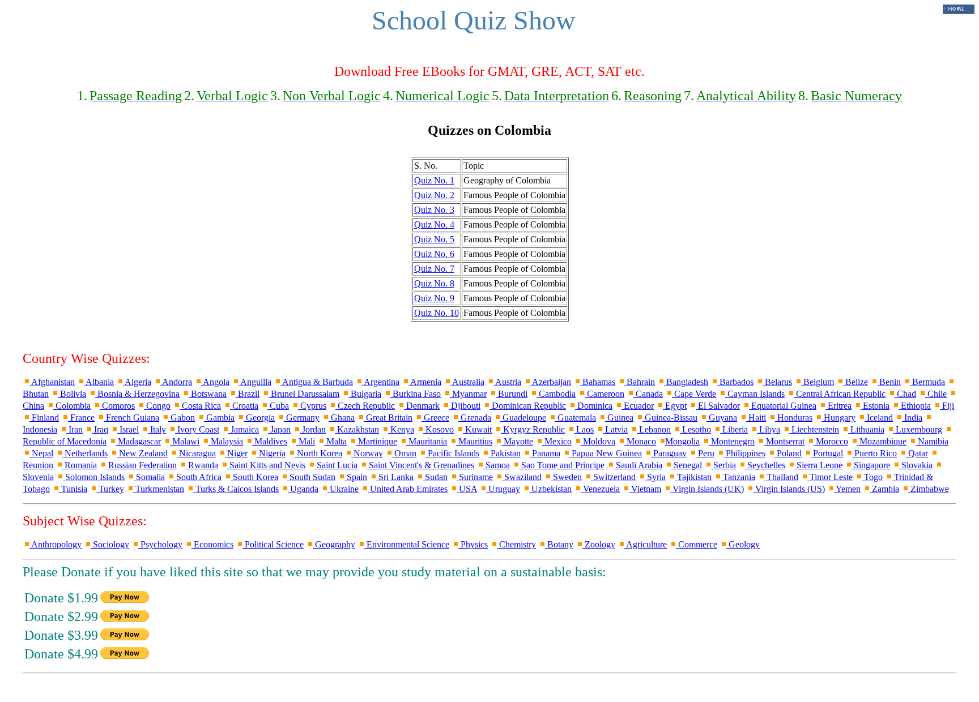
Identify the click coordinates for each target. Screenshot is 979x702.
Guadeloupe (523, 417)
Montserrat (784, 441)
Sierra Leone (818, 465)
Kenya (401, 429)
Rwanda (202, 465)
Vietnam (645, 489)
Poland (788, 453)
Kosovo (438, 429)
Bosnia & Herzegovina (137, 394)
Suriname (475, 477)
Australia (467, 382)
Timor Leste (830, 477)
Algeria (137, 382)
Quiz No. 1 (434, 180)
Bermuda (927, 382)
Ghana (342, 417)
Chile (936, 394)
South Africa (198, 477)
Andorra (176, 382)
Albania (99, 382)
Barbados (735, 382)
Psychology (160, 544)
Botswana (208, 394)
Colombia (72, 405)
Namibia (932, 441)
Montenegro (732, 441)
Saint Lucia (335, 465)
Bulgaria (364, 394)
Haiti (756, 417)
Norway (367, 453)
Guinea (619, 417)
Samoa (496, 465)
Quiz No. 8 (434, 283)
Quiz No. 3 (434, 210)
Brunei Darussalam (304, 394)
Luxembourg (917, 429)
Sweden (566, 477)
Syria (655, 477)
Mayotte (517, 441)
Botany (559, 544)
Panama (545, 453)
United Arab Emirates (408, 489)
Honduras (793, 417)
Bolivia (72, 394)
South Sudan (311, 477)
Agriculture (645, 544)
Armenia (424, 382)
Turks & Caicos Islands (236, 489)
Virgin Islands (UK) (707, 489)
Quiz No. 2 (434, 195)
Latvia (615, 429)
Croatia (244, 405)
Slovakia (916, 465)
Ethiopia (915, 405)
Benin (889, 382)
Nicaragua (196, 453)
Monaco (640, 441)
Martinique (376, 441)
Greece (435, 417)
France (81, 417)
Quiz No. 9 (434, 298)
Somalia (149, 477)
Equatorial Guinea (782, 405)
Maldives (269, 441)
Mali (305, 441)
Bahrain (639, 382)
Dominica (593, 405)
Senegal (686, 465)
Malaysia (225, 441)
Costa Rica (200, 405)
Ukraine (343, 489)
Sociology (110, 544)
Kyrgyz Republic (533, 429)
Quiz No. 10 (436, 313)
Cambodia (556, 394)
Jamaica (243, 429)
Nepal (41, 453)
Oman (404, 453)
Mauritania (426, 441)
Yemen (847, 489)
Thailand (781, 477)
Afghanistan (52, 382)
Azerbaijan (550, 382)
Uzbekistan (550, 489)
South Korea (254, 477)
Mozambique (881, 441)
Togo (872, 477)
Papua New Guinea (605, 453)
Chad (905, 394)
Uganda (303, 489)
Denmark (422, 405)
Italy (157, 429)
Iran (74, 429)
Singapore (871, 465)
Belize (855, 382)
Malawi (184, 441)
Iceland (879, 417)
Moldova (598, 441)
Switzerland (613, 477)
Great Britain (388, 417)
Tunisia (73, 489)
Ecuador (638, 405)
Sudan (435, 477)
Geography (334, 544)
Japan (279, 429)
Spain (355, 477)
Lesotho (695, 429)
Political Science (273, 544)
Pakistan (504, 453)
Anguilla (255, 382)
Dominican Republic (528, 405)
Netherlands (85, 453)
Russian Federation (141, 465)
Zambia (884, 489)
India (912, 417)
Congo (157, 405)
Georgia (259, 417)
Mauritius (474, 441)
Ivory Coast (197, 429)
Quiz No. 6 (434, 254)
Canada (648, 394)
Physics (473, 544)
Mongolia (682, 441)
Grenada (474, 417)
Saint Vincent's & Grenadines (420, 465)
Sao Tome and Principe (562, 465)
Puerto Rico (874, 453)
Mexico (557, 441)
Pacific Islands (452, 453)
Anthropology (55, 544)
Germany (302, 417)
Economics (212, 544)
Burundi (511, 394)
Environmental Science (406, 544)
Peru (705, 453)
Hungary (838, 417)
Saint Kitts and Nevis (266, 465)
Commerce (696, 544)
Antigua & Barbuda (316, 382)
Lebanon (654, 429)
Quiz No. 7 (434, 268)
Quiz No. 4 (434, 224)
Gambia (219, 417)
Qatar (917, 453)
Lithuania (866, 429)
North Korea (318, 453)
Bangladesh (686, 382)
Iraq (100, 429)
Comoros (117, 405)
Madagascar (138, 441)
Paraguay (669, 453)
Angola (215, 382)
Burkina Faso (415, 394)
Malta (335, 441)
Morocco (831, 441)
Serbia (723, 465)
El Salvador (718, 405)
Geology (743, 544)
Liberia (734, 429)
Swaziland (522, 477)
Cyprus (312, 405)
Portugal (827, 453)
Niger (236, 453)
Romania (79, 465)
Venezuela (600, 489)
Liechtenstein (814, 429)
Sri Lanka (395, 477)
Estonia (875, 405)
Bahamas (597, 382)
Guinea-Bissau (669, 417)
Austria (507, 382)
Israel (128, 429)
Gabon (181, 417)
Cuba (278, 405)
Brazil (247, 394)
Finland (44, 417)
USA (467, 489)
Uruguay (503, 489)
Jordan (313, 429)
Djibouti (464, 405)
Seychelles (765, 465)
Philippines (744, 453)
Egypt (675, 405)
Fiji (947, 405)
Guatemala (575, 417)
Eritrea (838, 405)
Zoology (598, 544)
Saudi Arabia (638, 465)
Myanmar (468, 394)
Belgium (817, 382)
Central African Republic (840, 394)
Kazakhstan (357, 429)
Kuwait (477, 429)
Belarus (777, 382)
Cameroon (604, 394)
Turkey (110, 489)
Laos (584, 429)
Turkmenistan (158, 489)
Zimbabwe (928, 489)
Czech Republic (365, 405)
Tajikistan (693, 477)
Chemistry (516, 544)
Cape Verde (694, 394)
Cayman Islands (755, 394)
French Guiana (131, 417)
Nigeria (271, 453)
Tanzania (738, 477)
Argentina (380, 382)
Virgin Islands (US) (789, 489)
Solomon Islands (94, 477)
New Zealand (142, 453)
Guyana (721, 417)
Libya (768, 429)
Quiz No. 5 (434, 239)
